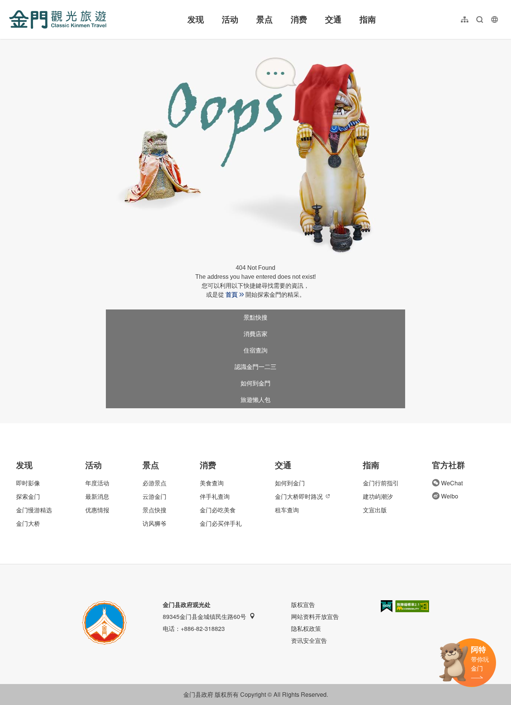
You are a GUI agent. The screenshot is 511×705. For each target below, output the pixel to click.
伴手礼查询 (215, 496)
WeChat (452, 483)
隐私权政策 (306, 628)
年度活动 (97, 483)
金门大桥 (28, 523)
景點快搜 (255, 317)
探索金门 (28, 496)
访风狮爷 (154, 523)
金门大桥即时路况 (299, 496)
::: (11, 4)
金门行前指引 (381, 483)
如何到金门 (290, 483)
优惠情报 (97, 510)
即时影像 (28, 483)
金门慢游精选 (34, 510)
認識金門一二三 (255, 367)
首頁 (232, 295)
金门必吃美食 (218, 510)
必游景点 (154, 483)
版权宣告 (303, 604)
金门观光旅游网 (57, 19)
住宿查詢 (255, 350)
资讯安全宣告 (309, 640)
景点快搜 (154, 510)
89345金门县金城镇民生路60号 (204, 616)
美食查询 (212, 483)
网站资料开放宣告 (315, 616)
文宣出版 (375, 510)
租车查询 (287, 510)
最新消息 (97, 496)
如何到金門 (255, 383)
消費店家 (255, 334)
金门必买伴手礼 (221, 523)
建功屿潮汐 (378, 496)
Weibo (449, 496)
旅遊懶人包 (255, 400)
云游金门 (154, 496)
